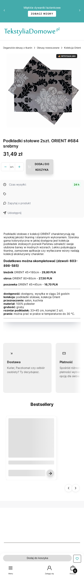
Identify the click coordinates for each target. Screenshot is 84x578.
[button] (77, 559)
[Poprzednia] (4, 11)
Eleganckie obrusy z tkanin (17, 47)
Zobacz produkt (50, 473)
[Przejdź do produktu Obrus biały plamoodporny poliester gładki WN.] (31, 441)
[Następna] (79, 11)
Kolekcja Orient (72, 47)
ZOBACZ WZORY (42, 13)
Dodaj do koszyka (42, 166)
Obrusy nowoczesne (48, 47)
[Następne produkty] (76, 488)
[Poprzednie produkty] (68, 488)
